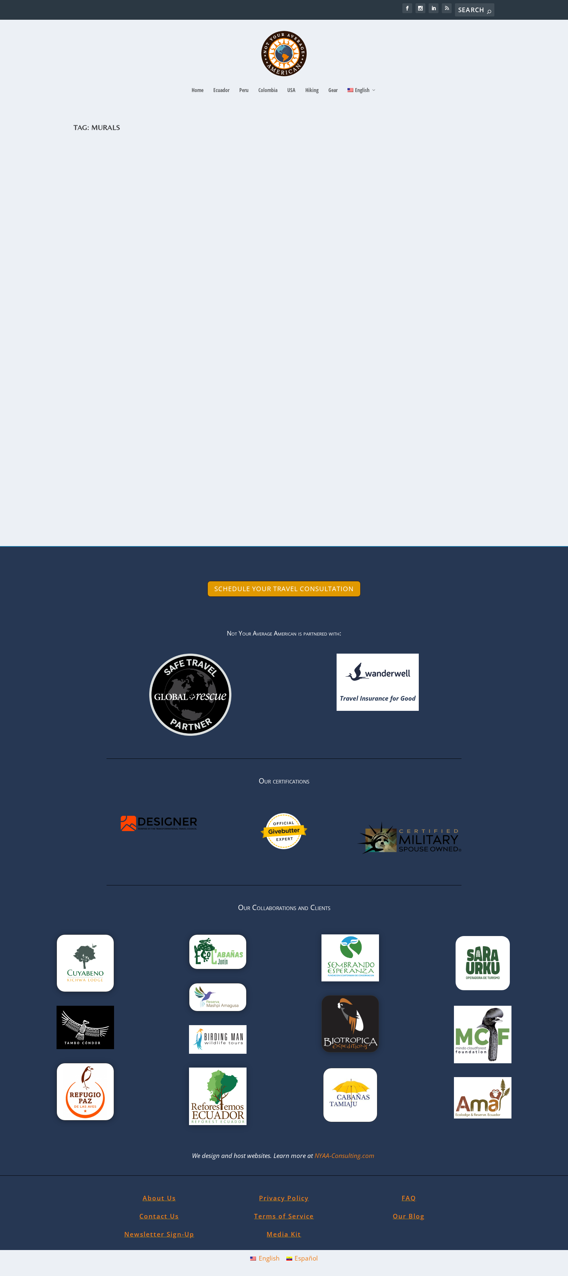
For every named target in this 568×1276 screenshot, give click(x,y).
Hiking (312, 90)
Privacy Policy (284, 1198)
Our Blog (409, 1216)
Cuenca (146, 288)
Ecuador (221, 90)
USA (291, 90)
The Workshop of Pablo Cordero (144, 278)
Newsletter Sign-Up (159, 1234)
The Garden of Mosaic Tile (131, 479)
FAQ (409, 1198)
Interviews (181, 288)
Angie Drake (96, 288)
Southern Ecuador (209, 288)
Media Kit (284, 1234)
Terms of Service (284, 1216)
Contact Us (159, 1216)
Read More (103, 315)
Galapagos (167, 489)
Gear (333, 90)
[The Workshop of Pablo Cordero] (271, 203)
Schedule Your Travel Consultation (284, 588)
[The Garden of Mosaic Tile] (271, 403)
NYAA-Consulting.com (345, 1155)
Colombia (267, 90)
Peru (243, 90)
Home (197, 90)
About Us (159, 1198)
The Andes (237, 288)
